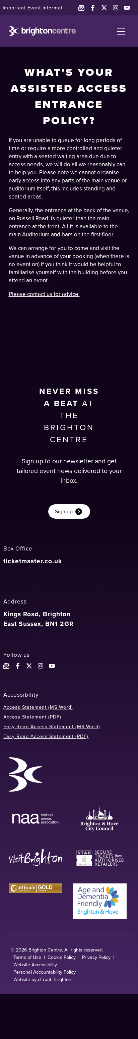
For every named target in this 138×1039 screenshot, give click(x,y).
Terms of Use (27, 957)
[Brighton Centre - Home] (42, 31)
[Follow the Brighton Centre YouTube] (52, 666)
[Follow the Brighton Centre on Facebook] (18, 666)
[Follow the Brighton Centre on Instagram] (41, 666)
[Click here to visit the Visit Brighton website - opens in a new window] (35, 858)
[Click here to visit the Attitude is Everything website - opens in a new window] (35, 901)
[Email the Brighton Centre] (81, 8)
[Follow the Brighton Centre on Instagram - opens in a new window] (116, 8)
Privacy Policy (96, 957)
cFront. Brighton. (55, 979)
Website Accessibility (35, 964)
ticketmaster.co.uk (32, 561)
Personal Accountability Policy (44, 972)
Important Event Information (36, 7)
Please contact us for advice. (44, 294)
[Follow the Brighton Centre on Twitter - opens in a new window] (104, 8)
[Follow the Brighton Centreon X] (29, 666)
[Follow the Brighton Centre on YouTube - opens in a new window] (127, 8)
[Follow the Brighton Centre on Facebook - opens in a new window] (93, 8)
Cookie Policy (62, 957)
